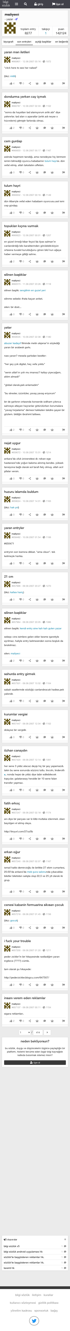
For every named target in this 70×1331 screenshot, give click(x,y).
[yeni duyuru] (65, 1239)
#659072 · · (31, 452)
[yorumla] (44, 83)
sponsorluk (41, 1310)
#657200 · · (31, 950)
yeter (7, 327)
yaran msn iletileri (17, 52)
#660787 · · (31, 105)
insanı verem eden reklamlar (24, 998)
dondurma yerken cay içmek (25, 96)
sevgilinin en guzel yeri (33, 290)
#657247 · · (31, 812)
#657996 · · (31, 585)
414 (38, 1032)
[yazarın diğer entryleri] (47, 1032)
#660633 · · (31, 150)
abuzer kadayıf (12, 343)
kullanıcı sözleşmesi (23, 1302)
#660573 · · (31, 283)
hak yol (14, 507)
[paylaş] (30, 83)
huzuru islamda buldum (21, 492)
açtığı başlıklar (43, 41)
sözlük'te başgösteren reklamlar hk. (33, 1257)
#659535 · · (31, 336)
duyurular (11, 1239)
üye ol (59, 4)
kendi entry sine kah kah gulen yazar (41, 628)
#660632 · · (31, 194)
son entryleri (24, 41)
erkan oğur (12, 852)
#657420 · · (31, 759)
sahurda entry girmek (19, 674)
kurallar (48, 1294)
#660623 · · (31, 235)
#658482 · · (31, 537)
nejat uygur (12, 443)
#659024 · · (31, 501)
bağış (54, 1310)
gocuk (13, 920)
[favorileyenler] (52, 83)
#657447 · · (31, 723)
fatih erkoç (12, 803)
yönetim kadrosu (21, 1310)
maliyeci (15, 653)
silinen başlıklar (15, 274)
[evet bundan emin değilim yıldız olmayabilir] (5, 774)
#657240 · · (31, 861)
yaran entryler (14, 528)
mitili (12, 76)
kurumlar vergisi (15, 714)
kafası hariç (16, 592)
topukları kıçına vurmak (21, 226)
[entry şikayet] (63, 83)
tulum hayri (51, 160)
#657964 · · (31, 622)
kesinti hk (33, 1267)
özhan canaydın (15, 750)
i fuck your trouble (17, 941)
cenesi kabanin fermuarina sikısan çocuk (34, 905)
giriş (40, 4)
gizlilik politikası (48, 1302)
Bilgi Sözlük (6, 4)
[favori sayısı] (37, 83)
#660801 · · (31, 61)
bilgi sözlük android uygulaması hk (33, 1251)
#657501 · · (31, 683)
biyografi (8, 41)
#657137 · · (31, 1007)
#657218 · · (31, 914)
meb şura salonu (36, 871)
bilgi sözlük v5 (33, 1246)
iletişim (36, 1294)
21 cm (8, 576)
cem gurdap (13, 141)
